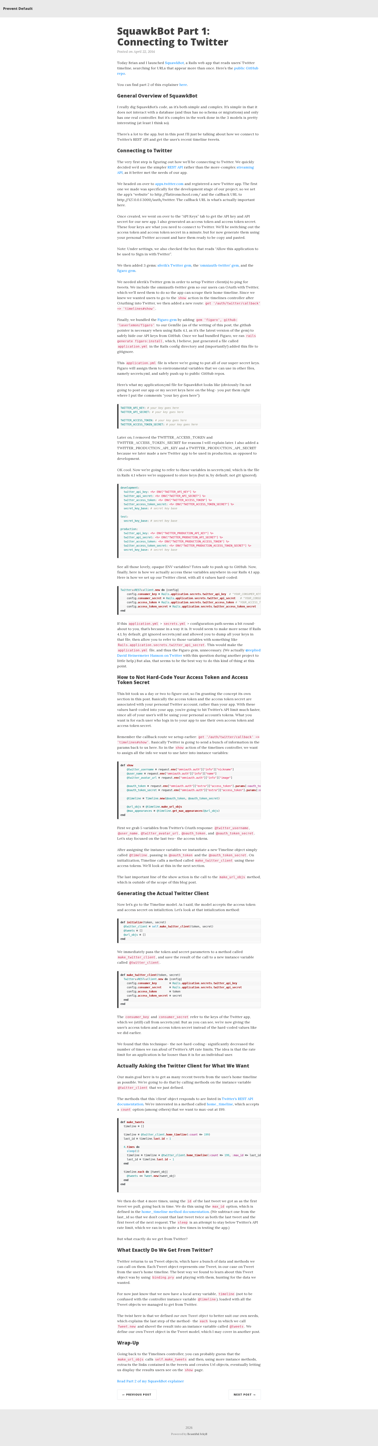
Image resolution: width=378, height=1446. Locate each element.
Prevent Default (18, 8)
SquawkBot (174, 62)
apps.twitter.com (169, 183)
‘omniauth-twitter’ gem (219, 265)
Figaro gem (167, 319)
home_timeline (220, 1104)
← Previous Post (136, 1394)
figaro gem (126, 270)
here (183, 84)
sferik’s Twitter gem (174, 265)
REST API (175, 167)
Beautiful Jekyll (197, 1434)
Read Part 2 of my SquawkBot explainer (150, 1381)
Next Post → (245, 1394)
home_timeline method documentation (175, 1211)
